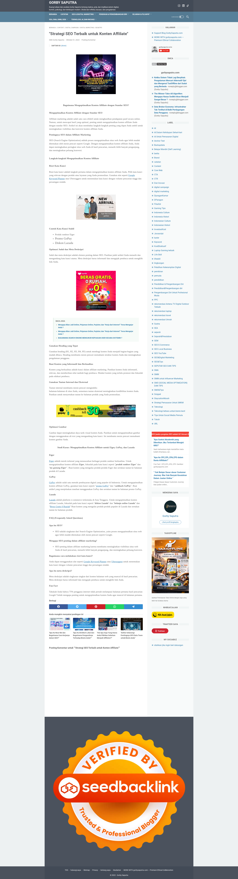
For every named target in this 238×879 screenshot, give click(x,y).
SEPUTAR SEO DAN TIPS (165, 366)
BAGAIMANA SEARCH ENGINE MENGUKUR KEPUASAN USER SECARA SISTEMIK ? (90, 338)
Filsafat (157, 204)
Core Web (158, 170)
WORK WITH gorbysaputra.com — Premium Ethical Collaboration (148, 870)
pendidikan (159, 280)
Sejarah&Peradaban (163, 336)
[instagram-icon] (179, 6)
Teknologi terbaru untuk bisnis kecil (169, 411)
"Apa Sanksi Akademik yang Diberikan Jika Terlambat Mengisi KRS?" (169, 442)
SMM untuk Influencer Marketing (168, 378)
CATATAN (64, 14)
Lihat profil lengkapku (170, 522)
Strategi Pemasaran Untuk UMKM (169, 402)
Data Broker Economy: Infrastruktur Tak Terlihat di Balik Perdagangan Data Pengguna (170, 110)
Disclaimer (117, 870)
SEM (156, 340)
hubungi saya (76, 870)
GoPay (52, 482)
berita (156, 153)
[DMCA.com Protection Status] (159, 65)
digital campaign (161, 187)
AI (155, 128)
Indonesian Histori (162, 225)
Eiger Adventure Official (107, 218)
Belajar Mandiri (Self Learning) (167, 149)
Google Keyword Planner (95, 561)
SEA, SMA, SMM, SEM (57, 19)
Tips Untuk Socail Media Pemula (168, 415)
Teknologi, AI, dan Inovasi (83, 19)
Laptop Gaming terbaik (164, 250)
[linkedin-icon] (183, 6)
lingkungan (159, 263)
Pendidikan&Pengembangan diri (168, 288)
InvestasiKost (160, 229)
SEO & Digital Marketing (83, 14)
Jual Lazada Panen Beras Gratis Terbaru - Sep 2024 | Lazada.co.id (96, 308)
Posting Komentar (89, 40)
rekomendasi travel (162, 315)
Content (157, 166)
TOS (66, 870)
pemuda (157, 276)
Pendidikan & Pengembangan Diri (169, 284)
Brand (156, 158)
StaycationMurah (161, 398)
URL (156, 424)
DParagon (158, 200)
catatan (157, 162)
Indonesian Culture (162, 221)
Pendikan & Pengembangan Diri (113, 14)
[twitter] (77, 606)
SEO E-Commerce (161, 345)
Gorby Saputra (63, 2)
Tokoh (157, 419)
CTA (156, 174)
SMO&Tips (159, 390)
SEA (156, 328)
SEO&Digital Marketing (164, 357)
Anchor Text (159, 141)
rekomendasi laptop (163, 311)
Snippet (157, 394)
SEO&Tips (158, 362)
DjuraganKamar (161, 195)
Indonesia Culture (161, 212)
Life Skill (158, 254)
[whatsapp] (114, 606)
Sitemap (86, 870)
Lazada (52, 500)
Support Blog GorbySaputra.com (168, 33)
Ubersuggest (117, 561)
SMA (156, 370)
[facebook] (58, 606)
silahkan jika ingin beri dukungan (168, 645)
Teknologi (158, 407)
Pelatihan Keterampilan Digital (167, 267)
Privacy (95, 870)
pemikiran (158, 271)
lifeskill (157, 259)
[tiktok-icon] (188, 6)
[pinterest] (96, 606)
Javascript (158, 233)
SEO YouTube (160, 353)
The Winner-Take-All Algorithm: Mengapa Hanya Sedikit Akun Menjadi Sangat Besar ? (171, 96)
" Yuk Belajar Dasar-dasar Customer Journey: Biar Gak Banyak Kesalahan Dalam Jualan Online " (170, 475)
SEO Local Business (163, 349)
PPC (156, 300)
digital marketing (161, 191)
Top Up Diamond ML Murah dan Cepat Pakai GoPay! (116, 416)
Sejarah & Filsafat (141, 14)
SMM (156, 374)
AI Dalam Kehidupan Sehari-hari (168, 132)
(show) (63, 46)
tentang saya (105, 870)
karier (156, 238)
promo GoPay (102, 486)
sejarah (157, 332)
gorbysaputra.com (96, 92)
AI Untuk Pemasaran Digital (166, 136)
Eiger (51, 461)
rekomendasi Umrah (163, 319)
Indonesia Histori (161, 217)
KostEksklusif (160, 246)
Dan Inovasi (159, 183)
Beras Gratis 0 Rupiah (60, 506)
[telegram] (133, 606)
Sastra (157, 324)
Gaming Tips (159, 208)
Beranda (53, 14)
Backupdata (159, 145)
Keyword (158, 242)
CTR (156, 179)
